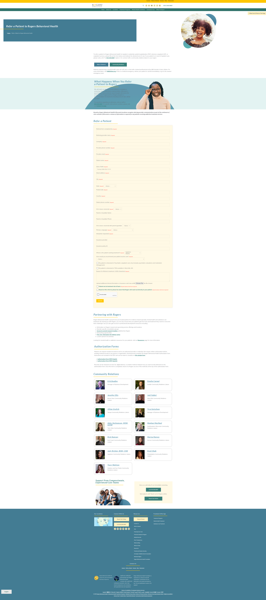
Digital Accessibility (168, 594)
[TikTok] (146, 5)
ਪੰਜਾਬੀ (162, 592)
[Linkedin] (118, 529)
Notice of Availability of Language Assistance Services (133, 590)
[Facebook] (154, 5)
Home (8, 33)
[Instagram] (157, 5)
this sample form (140, 355)
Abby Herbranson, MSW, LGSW (118, 424)
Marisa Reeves (153, 437)
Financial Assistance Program (140, 534)
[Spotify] (160, 5)
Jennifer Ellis (113, 395)
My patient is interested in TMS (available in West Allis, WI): (116, 268)
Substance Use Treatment (159, 523)
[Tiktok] (115, 529)
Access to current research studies (107, 331)
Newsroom (171, 0)
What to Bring (137, 542)
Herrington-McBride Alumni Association (142, 553)
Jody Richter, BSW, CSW (118, 451)
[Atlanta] (132, 253)
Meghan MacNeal (154, 423)
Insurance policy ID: (102, 246)
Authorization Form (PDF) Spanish (107, 361)
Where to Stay (137, 545)
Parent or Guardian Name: (103, 213)
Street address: (102, 173)
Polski (139, 592)
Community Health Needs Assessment (144, 595)
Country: (100, 196)
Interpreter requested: (104, 233)
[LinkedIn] (149, 5)
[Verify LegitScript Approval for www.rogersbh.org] (116, 580)
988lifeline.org (111, 71)
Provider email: (102, 154)
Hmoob (151, 592)
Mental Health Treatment (159, 521)
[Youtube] (152, 5)
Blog (166, 0)
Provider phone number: (105, 148)
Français (158, 592)
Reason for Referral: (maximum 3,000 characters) (112, 271)
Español (104, 592)
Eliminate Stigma (137, 556)
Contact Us (136, 523)
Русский (132, 592)
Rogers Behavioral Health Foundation (142, 559)
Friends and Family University (140, 551)
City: (99, 179)
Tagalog (118, 592)
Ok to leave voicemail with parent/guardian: (109, 225)
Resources (141, 340)
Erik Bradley (113, 381)
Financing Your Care (138, 531)
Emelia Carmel (153, 381)
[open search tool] (143, 5)
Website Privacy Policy (131, 594)
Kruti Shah (151, 451)
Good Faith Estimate (131, 595)
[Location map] (103, 521)
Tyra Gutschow (153, 409)
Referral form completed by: (106, 129)
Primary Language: (103, 230)
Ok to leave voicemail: (104, 209)
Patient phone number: (105, 202)
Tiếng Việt (113, 592)
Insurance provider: (101, 240)
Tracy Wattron (113, 465)
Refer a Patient (155, 0)
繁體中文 (108, 592)
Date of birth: (102, 166)
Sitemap (150, 594)
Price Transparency (138, 540)
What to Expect (137, 526)
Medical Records (137, 537)
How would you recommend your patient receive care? (114, 256)
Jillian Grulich (113, 409)
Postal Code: (101, 189)
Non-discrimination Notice (157, 594)
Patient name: (102, 160)
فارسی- (142, 592)
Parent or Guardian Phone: (104, 219)
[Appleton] (132, 252)
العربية (136, 592)
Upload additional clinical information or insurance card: (115, 283)
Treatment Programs (158, 518)
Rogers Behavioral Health (102, 594)
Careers (148, 0)
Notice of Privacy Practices (141, 594)
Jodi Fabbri (152, 395)
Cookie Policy (123, 595)
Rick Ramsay (113, 437)
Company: (101, 141)
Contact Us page (101, 106)
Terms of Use (116, 595)
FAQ (135, 529)
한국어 (121, 592)
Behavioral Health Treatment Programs (116, 594)
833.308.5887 (167, 5)
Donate (162, 0)
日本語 (154, 592)
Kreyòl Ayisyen (127, 592)
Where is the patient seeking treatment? (110, 252)
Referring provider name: (105, 135)
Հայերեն (147, 592)
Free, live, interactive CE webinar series (108, 334)
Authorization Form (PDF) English (107, 359)
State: (99, 186)
